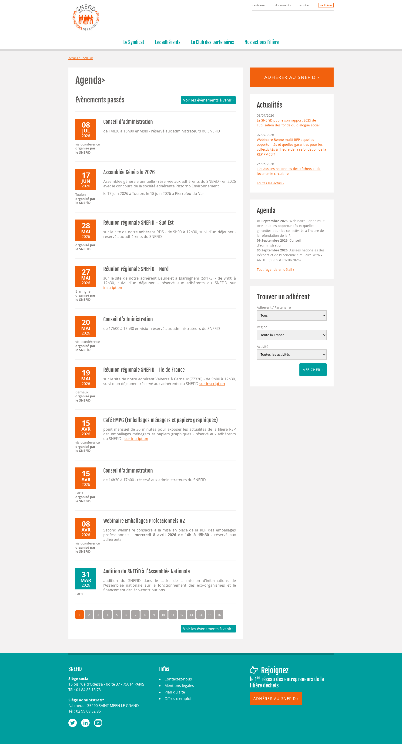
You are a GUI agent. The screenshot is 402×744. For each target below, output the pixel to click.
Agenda (266, 210)
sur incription (136, 438)
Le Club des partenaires (212, 42)
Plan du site (174, 692)
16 (219, 615)
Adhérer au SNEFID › (291, 77)
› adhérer (326, 5)
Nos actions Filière (262, 42)
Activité (262, 346)
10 (163, 615)
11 (172, 615)
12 (182, 615)
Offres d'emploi (177, 698)
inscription (112, 287)
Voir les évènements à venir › (208, 100)
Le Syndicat (133, 42)
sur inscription (212, 383)
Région (262, 327)
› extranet (259, 5)
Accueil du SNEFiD (80, 58)
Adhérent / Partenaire (274, 307)
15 (209, 615)
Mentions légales (179, 685)
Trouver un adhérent (283, 297)
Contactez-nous (178, 679)
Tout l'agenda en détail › (275, 269)
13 (191, 615)
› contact (304, 5)
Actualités (269, 105)
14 (200, 615)
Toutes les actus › (270, 183)
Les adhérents (168, 42)
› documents (282, 5)
